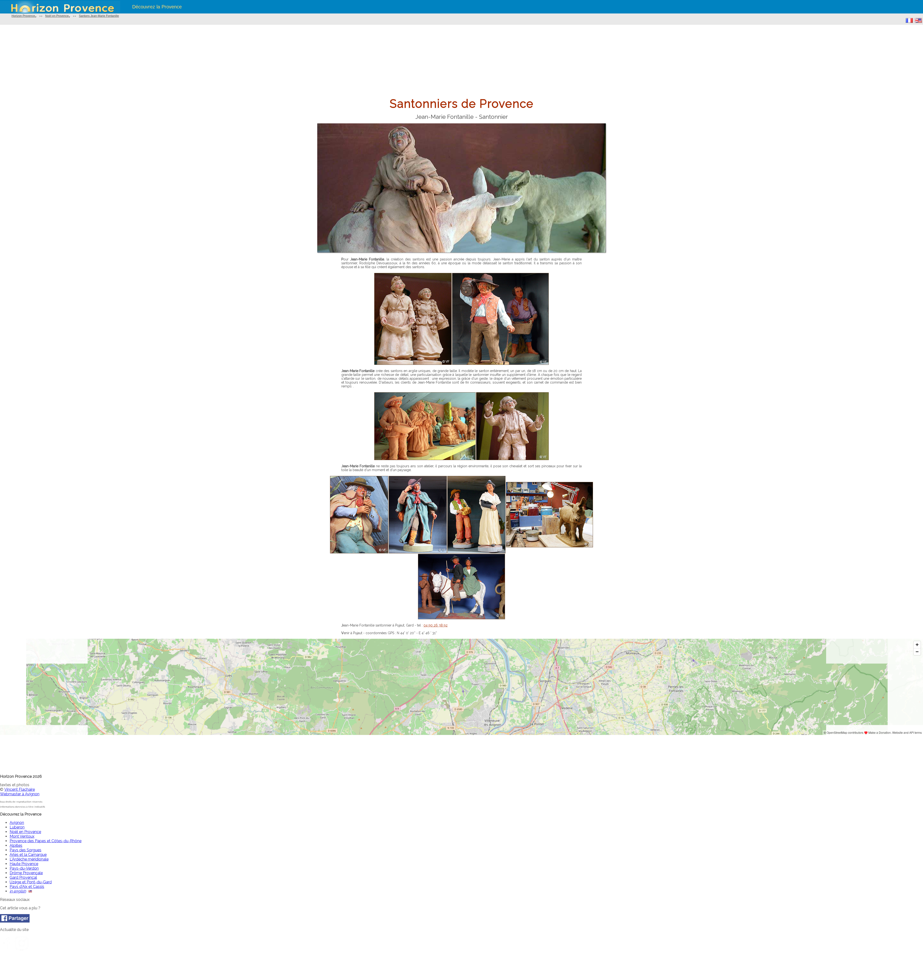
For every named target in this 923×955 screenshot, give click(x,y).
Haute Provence (24, 863)
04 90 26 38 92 (436, 625)
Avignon (17, 822)
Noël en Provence (57, 16)
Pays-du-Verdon (24, 868)
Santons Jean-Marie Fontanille (99, 16)
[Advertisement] (461, 61)
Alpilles (16, 845)
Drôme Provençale (26, 873)
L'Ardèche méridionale (29, 859)
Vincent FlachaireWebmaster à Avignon (19, 791)
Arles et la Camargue (28, 854)
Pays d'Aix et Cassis (27, 886)
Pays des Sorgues (25, 850)
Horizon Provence (23, 16)
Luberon (17, 827)
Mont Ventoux (22, 836)
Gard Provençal (23, 877)
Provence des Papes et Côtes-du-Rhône (45, 841)
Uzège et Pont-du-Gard (31, 882)
